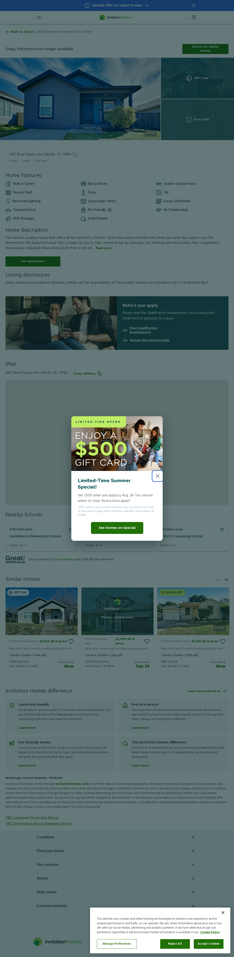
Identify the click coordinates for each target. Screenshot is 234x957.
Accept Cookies (209, 943)
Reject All (175, 943)
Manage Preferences (117, 943)
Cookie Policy (210, 932)
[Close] (223, 913)
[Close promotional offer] (158, 476)
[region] (160, 930)
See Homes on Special (117, 528)
